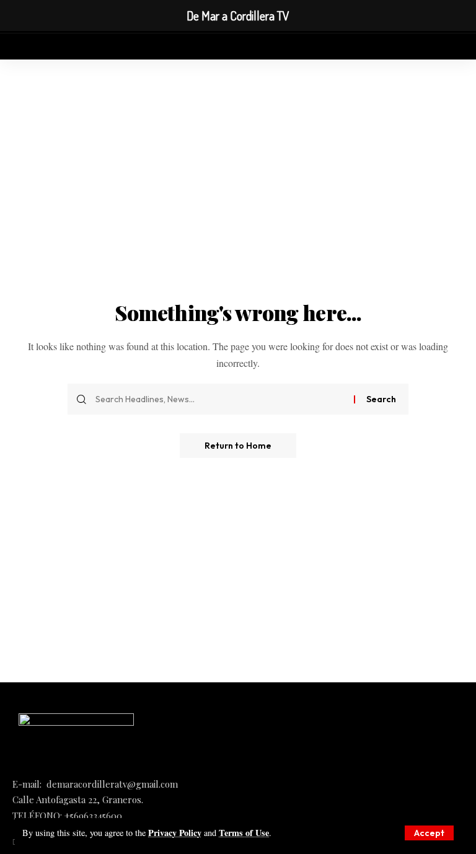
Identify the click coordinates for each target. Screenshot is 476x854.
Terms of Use (244, 832)
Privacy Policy (174, 832)
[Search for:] (220, 399)
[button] (429, 832)
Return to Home (238, 445)
